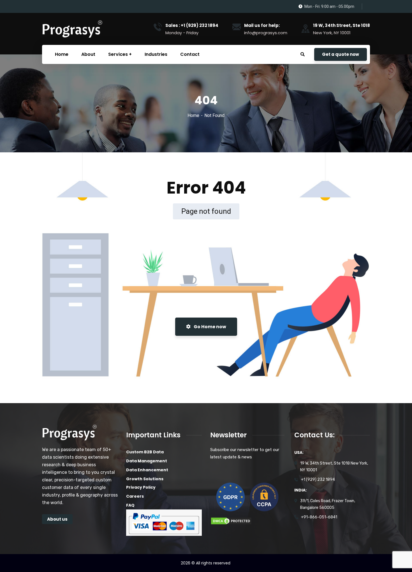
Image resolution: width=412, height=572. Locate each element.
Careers (135, 496)
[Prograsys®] (72, 29)
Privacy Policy (141, 487)
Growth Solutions (144, 479)
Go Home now (209, 326)
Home (193, 115)
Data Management (146, 461)
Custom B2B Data (145, 452)
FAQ (130, 505)
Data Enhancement (147, 470)
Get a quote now (340, 54)
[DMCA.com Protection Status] (231, 520)
